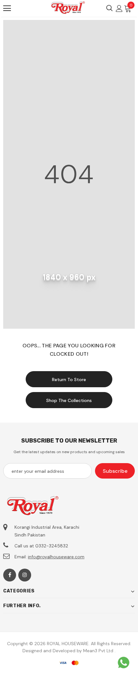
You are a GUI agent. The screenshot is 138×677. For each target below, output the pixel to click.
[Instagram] (24, 575)
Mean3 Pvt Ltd (99, 651)
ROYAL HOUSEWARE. (69, 643)
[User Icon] (119, 8)
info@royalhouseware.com (56, 557)
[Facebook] (9, 575)
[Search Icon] (109, 8)
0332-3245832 (51, 546)
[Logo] (68, 8)
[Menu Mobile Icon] (7, 8)
